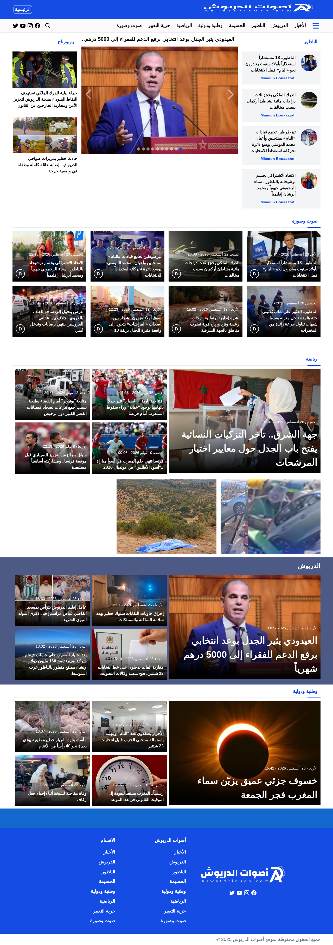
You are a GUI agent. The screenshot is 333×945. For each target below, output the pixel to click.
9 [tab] (143, 149)
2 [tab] (176, 149)
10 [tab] (138, 149)
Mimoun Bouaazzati (278, 78)
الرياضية (184, 25)
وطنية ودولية (210, 25)
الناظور (258, 25)
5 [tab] (162, 149)
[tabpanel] (159, 94)
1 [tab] (180, 149)
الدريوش (279, 25)
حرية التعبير (159, 25)
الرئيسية (23, 9)
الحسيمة (237, 25)
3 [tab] (171, 149)
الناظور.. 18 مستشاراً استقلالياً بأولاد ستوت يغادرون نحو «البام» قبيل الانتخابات (270, 63)
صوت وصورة (129, 25)
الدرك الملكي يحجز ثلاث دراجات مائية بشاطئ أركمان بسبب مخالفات (271, 101)
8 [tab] (148, 149)
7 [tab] (152, 149)
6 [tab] (157, 149)
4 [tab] (166, 149)
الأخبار (300, 25)
